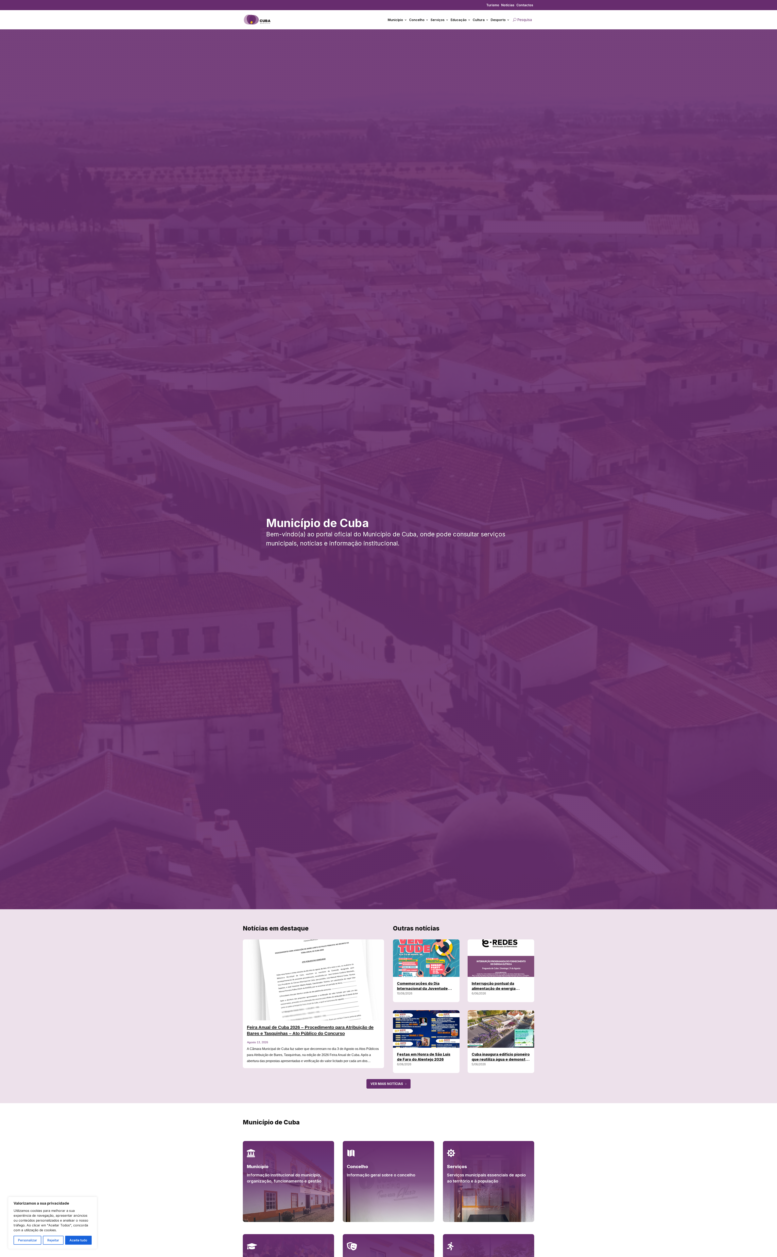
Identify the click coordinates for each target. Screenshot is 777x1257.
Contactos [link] (524, 5)
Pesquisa (524, 20)
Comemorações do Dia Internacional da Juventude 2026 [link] (422, 988)
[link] (257, 26)
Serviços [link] (438, 19)
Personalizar (27, 1240)
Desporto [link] (498, 19)
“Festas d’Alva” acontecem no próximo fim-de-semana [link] (304, 1031)
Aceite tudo (78, 1240)
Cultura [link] (479, 19)
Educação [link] (459, 19)
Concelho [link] (417, 19)
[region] (52, 1223)
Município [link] (395, 19)
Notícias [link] (507, 5)
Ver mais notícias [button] (386, 1084)
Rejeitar (53, 1240)
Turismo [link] (492, 5)
